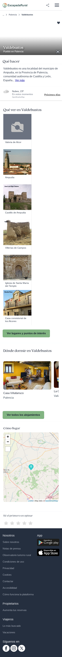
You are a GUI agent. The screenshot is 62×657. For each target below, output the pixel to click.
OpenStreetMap (51, 500)
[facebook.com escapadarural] (6, 651)
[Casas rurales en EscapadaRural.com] (15, 5)
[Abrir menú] (57, 5)
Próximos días (52, 94)
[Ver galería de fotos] (58, 51)
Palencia (13, 15)
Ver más (20, 80)
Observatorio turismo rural (17, 555)
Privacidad (8, 568)
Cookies (7, 574)
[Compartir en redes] (48, 5)
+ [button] (8, 437)
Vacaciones (9, 632)
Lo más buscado (12, 625)
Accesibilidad (10, 587)
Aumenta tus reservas (15, 610)
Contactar (8, 581)
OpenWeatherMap (18, 97)
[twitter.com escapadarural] (21, 651)
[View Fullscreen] (7, 449)
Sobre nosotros (11, 542)
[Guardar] (58, 22)
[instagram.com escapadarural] (13, 651)
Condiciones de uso (13, 561)
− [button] (8, 442)
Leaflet (30, 500)
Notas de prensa (12, 548)
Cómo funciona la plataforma (18, 594)
